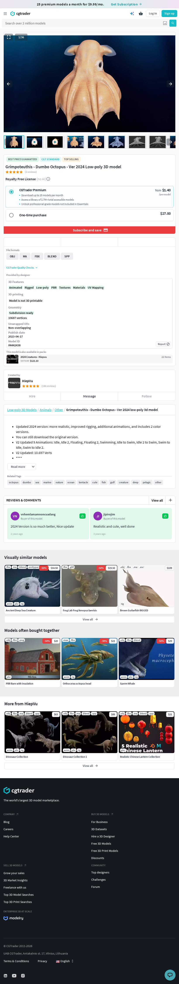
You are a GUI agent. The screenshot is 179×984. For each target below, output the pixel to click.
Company (9, 814)
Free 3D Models (101, 843)
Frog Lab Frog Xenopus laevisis (80, 610)
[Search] (172, 23)
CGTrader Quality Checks (20, 267)
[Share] (146, 242)
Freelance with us (14, 887)
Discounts (97, 858)
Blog (6, 822)
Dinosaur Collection (17, 756)
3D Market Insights (15, 880)
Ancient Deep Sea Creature (21, 610)
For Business (99, 822)
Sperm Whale (127, 683)
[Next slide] (170, 83)
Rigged (29, 287)
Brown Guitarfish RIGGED (134, 610)
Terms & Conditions (16, 961)
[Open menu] (5, 13)
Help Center (11, 836)
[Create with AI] (132, 13)
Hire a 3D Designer (103, 836)
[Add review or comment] (170, 500)
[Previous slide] (8, 83)
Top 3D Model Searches (18, 895)
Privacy (42, 961)
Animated (15, 287)
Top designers (100, 872)
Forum (95, 887)
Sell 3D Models (12, 865)
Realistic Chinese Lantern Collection (140, 756)
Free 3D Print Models (104, 851)
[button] (165, 23)
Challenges (98, 880)
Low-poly (42, 287)
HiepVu (27, 381)
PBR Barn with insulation (19, 683)
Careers (8, 829)
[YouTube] (14, 975)
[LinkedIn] (6, 975)
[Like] (32, 242)
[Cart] (140, 13)
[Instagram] (23, 975)
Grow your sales (13, 873)
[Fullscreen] (8, 37)
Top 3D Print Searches (17, 902)
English (63, 961)
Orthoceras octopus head (77, 683)
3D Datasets (99, 829)
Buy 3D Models (100, 814)
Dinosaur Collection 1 (75, 756)
